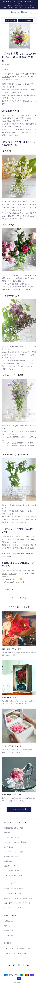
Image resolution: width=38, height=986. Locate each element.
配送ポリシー (9, 926)
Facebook (12, 573)
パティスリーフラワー (10, 589)
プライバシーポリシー (12, 837)
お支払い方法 (9, 921)
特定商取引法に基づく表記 (13, 828)
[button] (2, 13)
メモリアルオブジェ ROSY (13, 875)
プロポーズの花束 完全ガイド (14, 889)
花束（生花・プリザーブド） (12, 649)
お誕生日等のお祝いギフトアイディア (17, 903)
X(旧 (33, 571)
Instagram (26, 571)
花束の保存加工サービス (11, 697)
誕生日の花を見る (11, 20)
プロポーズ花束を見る (25, 20)
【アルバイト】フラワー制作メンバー (17, 949)
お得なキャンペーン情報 (12, 893)
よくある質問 (9, 935)
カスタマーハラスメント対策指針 (15, 842)
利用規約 (7, 833)
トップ (4, 74)
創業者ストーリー (10, 866)
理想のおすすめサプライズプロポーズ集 (18, 898)
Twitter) (4, 573)
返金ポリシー (9, 931)
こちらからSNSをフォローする (13, 582)
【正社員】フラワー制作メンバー (15, 953)
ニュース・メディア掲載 (12, 908)
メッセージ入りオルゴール (11, 746)
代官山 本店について (11, 856)
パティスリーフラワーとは (13, 852)
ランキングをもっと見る (19, 809)
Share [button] (6, 69)
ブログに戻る (20, 597)
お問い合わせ (9, 847)
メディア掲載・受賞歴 (12, 871)
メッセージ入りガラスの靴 (11, 795)
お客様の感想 (9, 861)
